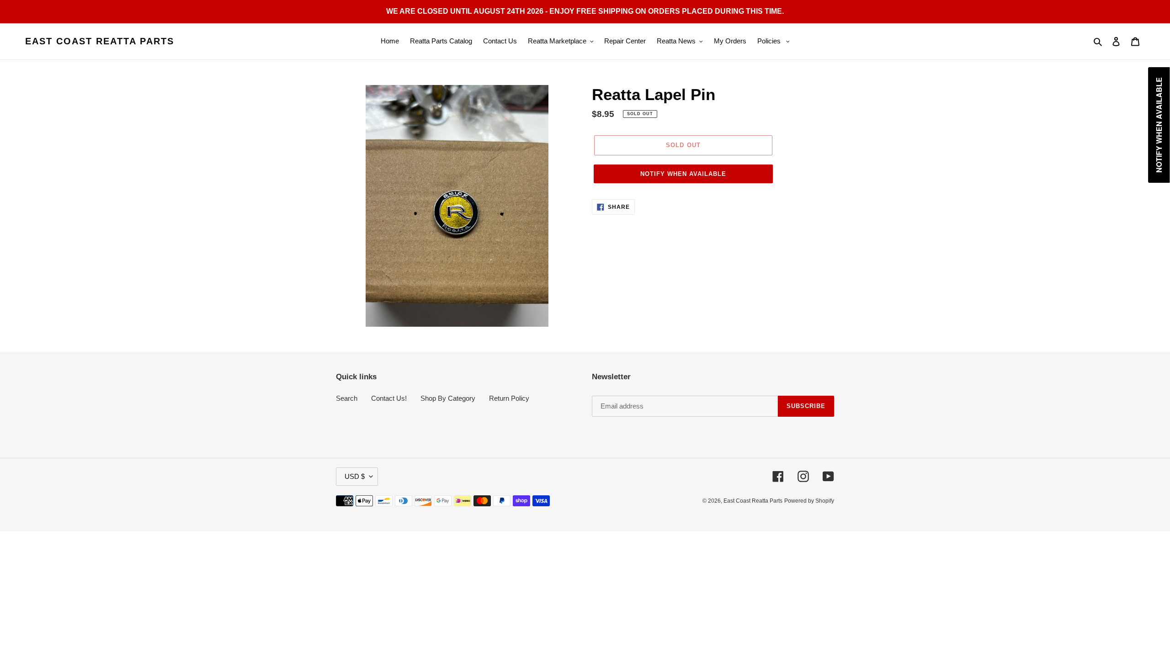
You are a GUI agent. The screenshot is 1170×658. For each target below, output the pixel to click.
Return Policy (509, 398)
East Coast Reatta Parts (99, 41)
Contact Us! (389, 398)
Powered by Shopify (809, 501)
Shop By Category (447, 398)
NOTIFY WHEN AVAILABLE (683, 173)
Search (346, 398)
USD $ (355, 476)
